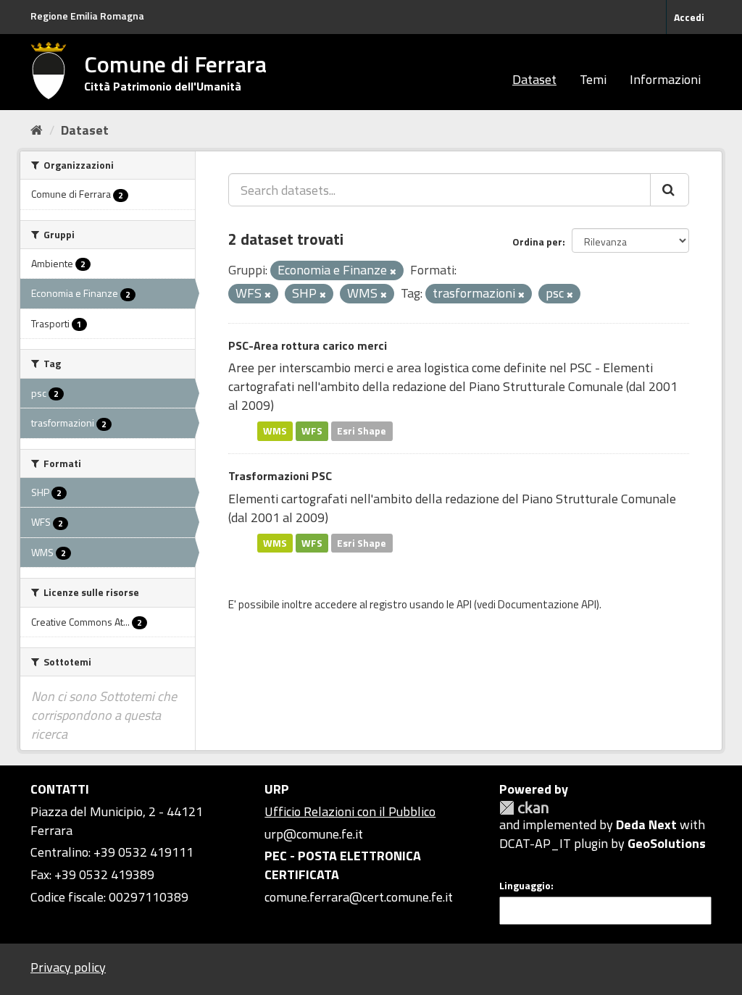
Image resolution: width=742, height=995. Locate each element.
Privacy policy (68, 967)
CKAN (524, 807)
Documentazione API (547, 604)
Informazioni (665, 79)
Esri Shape (361, 431)
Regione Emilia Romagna (87, 15)
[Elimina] (393, 271)
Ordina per (537, 241)
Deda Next (646, 824)
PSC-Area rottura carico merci (307, 345)
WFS (311, 431)
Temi (593, 79)
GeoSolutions (667, 843)
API (464, 604)
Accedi (689, 17)
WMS (275, 431)
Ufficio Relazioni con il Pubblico (349, 811)
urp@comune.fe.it (313, 834)
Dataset (534, 79)
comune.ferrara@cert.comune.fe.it (358, 897)
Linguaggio (525, 885)
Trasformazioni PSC (280, 475)
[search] (669, 189)
